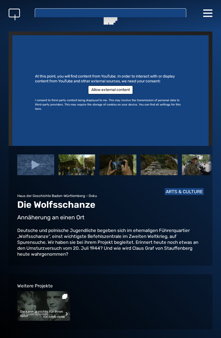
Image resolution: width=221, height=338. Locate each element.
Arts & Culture (184, 191)
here (38, 109)
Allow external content (110, 89)
